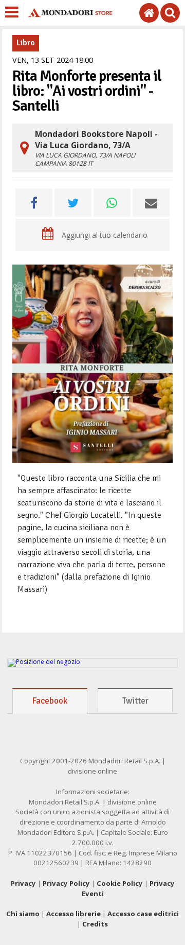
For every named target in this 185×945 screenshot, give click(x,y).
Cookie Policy (120, 883)
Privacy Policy (66, 883)
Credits (95, 924)
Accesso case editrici (143, 913)
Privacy (23, 883)
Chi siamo (23, 913)
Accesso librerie (73, 913)
